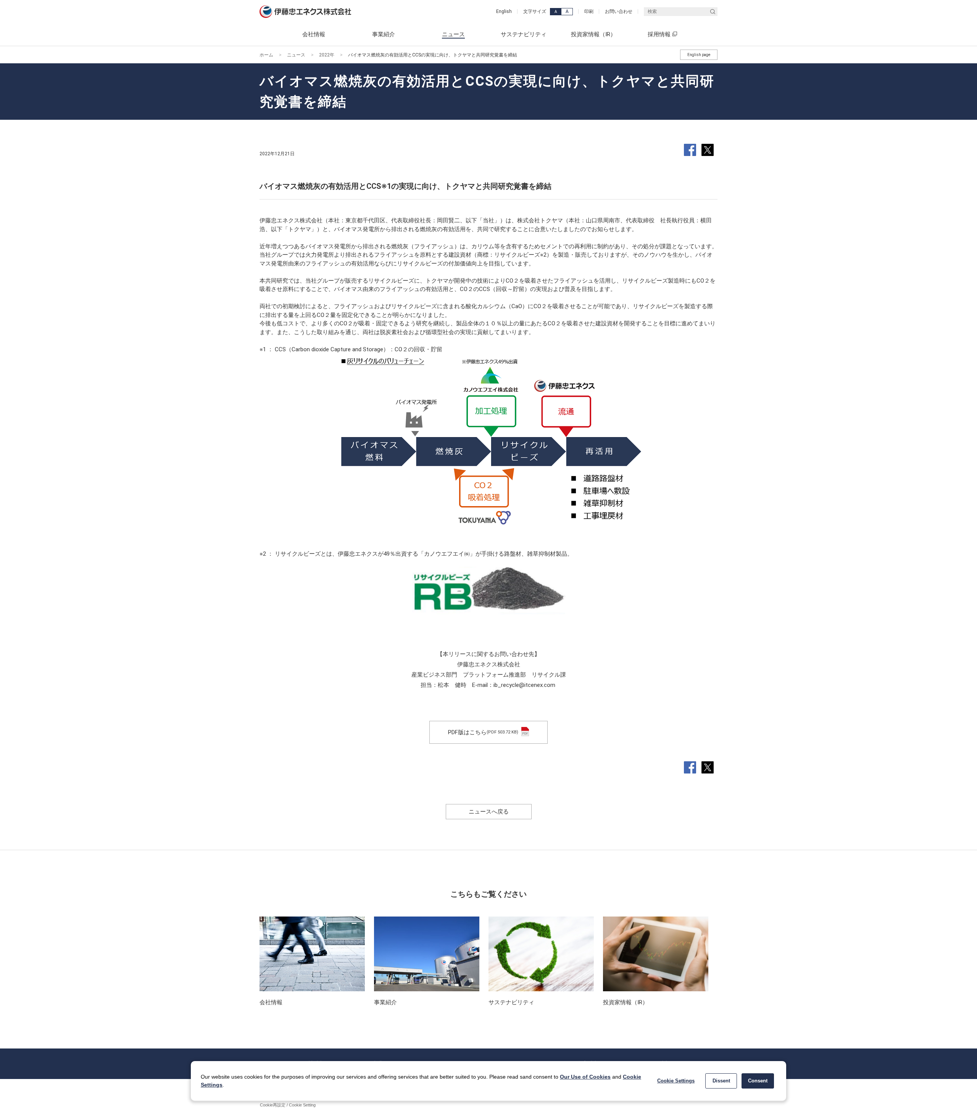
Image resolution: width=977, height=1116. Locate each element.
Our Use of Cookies (585, 1077)
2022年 (326, 55)
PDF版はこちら (483, 732)
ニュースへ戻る (489, 811)
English (504, 11)
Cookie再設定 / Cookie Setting (288, 1105)
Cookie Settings (676, 1081)
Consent (757, 1081)
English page (698, 55)
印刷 (588, 11)
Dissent (721, 1081)
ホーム (266, 55)
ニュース (296, 55)
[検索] (712, 11)
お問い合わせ (618, 11)
